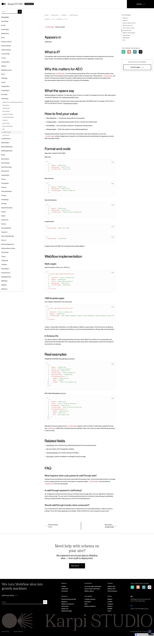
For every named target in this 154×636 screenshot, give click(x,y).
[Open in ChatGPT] (123, 52)
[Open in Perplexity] (135, 52)
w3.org (63, 393)
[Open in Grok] (140, 52)
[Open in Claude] (129, 52)
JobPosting (48, 42)
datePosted (50, 445)
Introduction (5, 17)
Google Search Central (70, 103)
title (47, 449)
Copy (112, 162)
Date (54, 95)
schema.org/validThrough (70, 97)
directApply (50, 456)
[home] (18, 4)
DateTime (60, 95)
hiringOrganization (52, 453)
